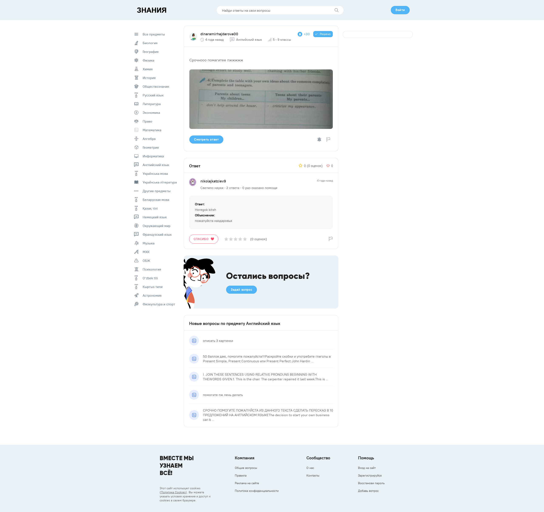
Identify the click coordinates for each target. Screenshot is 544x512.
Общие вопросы (246, 468)
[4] (240, 239)
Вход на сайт (367, 468)
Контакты (312, 475)
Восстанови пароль (371, 483)
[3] (236, 239)
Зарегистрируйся (370, 475)
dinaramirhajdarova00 (219, 33)
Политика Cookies (173, 492)
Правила (240, 475)
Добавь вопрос (368, 491)
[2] (231, 239)
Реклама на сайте (247, 483)
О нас (310, 468)
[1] (226, 239)
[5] (245, 239)
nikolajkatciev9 (213, 181)
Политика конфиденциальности (257, 491)
